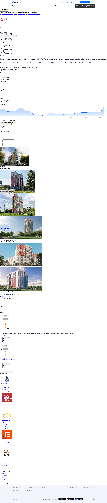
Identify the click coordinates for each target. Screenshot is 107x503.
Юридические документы (31, 487)
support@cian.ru (21, 494)
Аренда (13, 5)
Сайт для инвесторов (30, 490)
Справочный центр (16, 487)
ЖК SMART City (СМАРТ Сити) (8, 359)
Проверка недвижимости (87, 488)
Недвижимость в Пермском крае (6, 14)
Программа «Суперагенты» (87, 487)
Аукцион (55, 487)
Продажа (19, 5)
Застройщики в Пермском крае (34, 14)
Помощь (56, 488)
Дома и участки (35, 5)
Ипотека (50, 5)
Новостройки (26, 5)
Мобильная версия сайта (45, 499)
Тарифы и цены (15, 488)
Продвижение (43, 488)
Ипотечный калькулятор (73, 488)
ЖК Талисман (5, 329)
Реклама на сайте (29, 488)
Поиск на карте (43, 487)
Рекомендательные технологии (45, 494)
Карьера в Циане (15, 490)
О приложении (54, 499)
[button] (54, 77)
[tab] (2, 12)
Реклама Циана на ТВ (72, 487)
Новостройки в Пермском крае (20, 14)
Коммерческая (43, 5)
